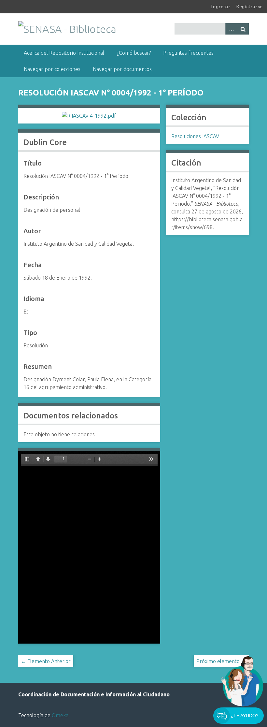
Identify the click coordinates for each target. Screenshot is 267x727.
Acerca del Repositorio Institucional (64, 53)
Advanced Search (231, 29)
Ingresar (221, 6)
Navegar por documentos (122, 69)
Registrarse (249, 6)
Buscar (243, 29)
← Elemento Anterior (46, 661)
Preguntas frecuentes (188, 53)
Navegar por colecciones (52, 69)
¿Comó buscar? (134, 53)
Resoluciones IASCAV (195, 136)
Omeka (60, 715)
